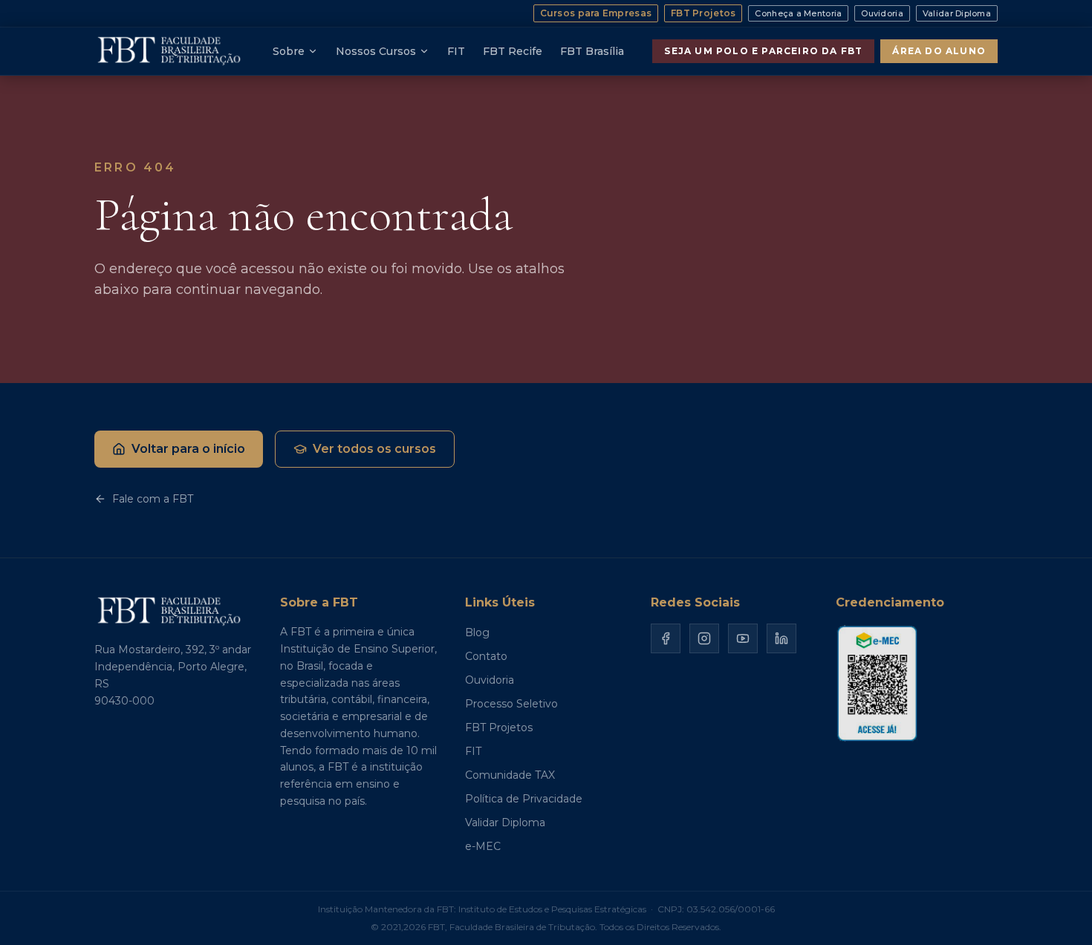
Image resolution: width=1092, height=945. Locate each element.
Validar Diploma (957, 13)
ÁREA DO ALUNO (939, 50)
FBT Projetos (703, 13)
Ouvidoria (882, 13)
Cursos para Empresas (596, 13)
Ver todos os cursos (374, 449)
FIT (456, 51)
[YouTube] (743, 638)
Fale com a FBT (152, 499)
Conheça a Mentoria (798, 13)
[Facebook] (665, 638)
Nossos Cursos (376, 51)
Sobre (289, 51)
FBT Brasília (592, 51)
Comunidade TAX (510, 775)
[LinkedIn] (781, 638)
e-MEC (483, 846)
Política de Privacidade (523, 798)
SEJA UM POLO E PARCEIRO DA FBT (763, 50)
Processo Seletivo (511, 703)
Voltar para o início (188, 449)
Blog (477, 632)
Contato (486, 656)
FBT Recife (512, 51)
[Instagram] (704, 638)
